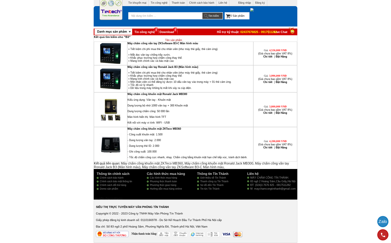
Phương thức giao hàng (163, 185)
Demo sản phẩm (109, 188)
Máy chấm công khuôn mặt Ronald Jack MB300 (219, 163)
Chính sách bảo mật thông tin (116, 181)
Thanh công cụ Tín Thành (214, 181)
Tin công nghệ (159, 2)
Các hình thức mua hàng (163, 177)
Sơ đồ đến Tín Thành (212, 185)
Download (166, 32)
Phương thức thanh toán (163, 181)
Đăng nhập (244, 2)
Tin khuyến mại (137, 2)
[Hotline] (383, 235)
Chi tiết (267, 56)
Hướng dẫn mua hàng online (166, 188)
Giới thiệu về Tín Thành (213, 177)
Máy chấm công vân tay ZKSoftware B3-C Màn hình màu (183, 167)
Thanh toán (178, 2)
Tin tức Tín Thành (210, 188)
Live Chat (280, 32)
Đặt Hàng (281, 56)
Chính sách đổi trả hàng (113, 185)
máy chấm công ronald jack (108, 198)
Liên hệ (223, 2)
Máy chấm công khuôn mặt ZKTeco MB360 (152, 163)
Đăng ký (260, 2)
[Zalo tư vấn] (383, 221)
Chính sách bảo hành (201, 2)
